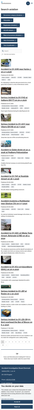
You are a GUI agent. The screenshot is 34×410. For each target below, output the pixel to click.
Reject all (17, 406)
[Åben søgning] (28, 3)
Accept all (17, 401)
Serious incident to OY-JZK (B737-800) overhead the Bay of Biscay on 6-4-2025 (16, 322)
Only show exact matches (9, 54)
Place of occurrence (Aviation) (12, 35)
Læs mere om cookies (7, 399)
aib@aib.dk (9, 383)
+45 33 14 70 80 (10, 379)
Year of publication (9, 45)
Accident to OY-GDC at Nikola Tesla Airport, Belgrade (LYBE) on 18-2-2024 (16, 235)
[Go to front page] (12, 3)
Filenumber (6, 20)
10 (3, 345)
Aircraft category (8, 30)
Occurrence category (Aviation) (12, 15)
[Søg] (3, 51)
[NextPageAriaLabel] (6, 345)
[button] (32, 3)
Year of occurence (8, 40)
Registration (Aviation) (10, 25)
